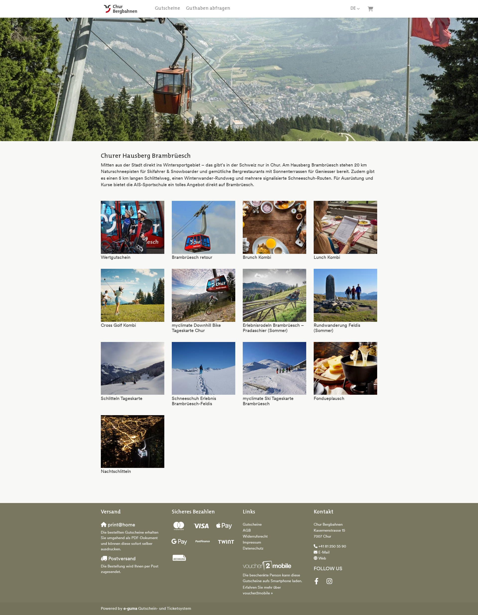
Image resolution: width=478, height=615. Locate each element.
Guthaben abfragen (208, 8)
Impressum (252, 543)
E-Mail (324, 553)
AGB (247, 531)
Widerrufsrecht (255, 537)
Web (322, 558)
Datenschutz (253, 549)
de (353, 8)
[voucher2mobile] (268, 566)
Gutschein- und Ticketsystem (157, 609)
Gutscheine (167, 8)
